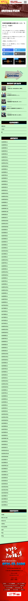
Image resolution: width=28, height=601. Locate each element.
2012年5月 (3, 471)
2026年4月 (3, 148)
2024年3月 (3, 211)
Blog (2, 535)
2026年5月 (3, 145)
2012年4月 (3, 474)
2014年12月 (4, 381)
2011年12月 (4, 486)
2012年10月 (4, 456)
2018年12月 (4, 287)
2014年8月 (3, 390)
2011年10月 (4, 492)
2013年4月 (3, 438)
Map (2, 532)
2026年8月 (3, 142)
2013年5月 (3, 435)
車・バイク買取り (21, 583)
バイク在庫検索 (12, 583)
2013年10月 (4, 420)
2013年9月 (3, 423)
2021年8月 (3, 254)
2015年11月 (4, 356)
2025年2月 (3, 187)
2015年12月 (4, 353)
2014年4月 (3, 402)
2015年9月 (3, 362)
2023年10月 (4, 226)
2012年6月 (3, 468)
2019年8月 (3, 278)
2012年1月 (3, 483)
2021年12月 (4, 251)
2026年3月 (3, 151)
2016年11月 (4, 329)
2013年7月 (3, 429)
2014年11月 (4, 384)
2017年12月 (4, 305)
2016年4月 (3, 344)
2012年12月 (4, 450)
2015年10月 (4, 359)
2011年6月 (3, 505)
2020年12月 (4, 260)
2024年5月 (3, 205)
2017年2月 (3, 320)
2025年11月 (4, 163)
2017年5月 (3, 317)
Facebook (7, 50)
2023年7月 (3, 235)
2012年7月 (3, 465)
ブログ (2, 129)
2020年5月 (3, 266)
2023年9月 (3, 229)
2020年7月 (3, 263)
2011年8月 (3, 499)
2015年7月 (3, 368)
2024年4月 (3, 208)
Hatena (7, 53)
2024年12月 (4, 193)
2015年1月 (3, 378)
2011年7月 (3, 502)
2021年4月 (3, 257)
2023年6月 (3, 238)
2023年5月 (3, 241)
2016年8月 (3, 335)
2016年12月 (4, 326)
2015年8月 (3, 365)
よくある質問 (7, 589)
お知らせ (3, 126)
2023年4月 (3, 244)
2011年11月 (4, 489)
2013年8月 (3, 426)
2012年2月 (3, 480)
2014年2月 (3, 408)
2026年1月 (3, 157)
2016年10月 (4, 332)
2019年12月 (4, 272)
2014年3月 (3, 405)
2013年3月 (3, 441)
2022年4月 (3, 247)
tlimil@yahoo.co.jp (14, 575)
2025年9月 (3, 169)
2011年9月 (3, 495)
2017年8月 (3, 308)
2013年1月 (3, 447)
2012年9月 (3, 459)
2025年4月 (3, 184)
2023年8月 (3, 232)
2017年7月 (3, 311)
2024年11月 (4, 196)
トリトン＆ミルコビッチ (5, 2)
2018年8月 (3, 296)
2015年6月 (3, 371)
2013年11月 (4, 417)
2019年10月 (4, 275)
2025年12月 (4, 160)
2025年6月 (3, 178)
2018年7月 (3, 299)
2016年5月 (3, 341)
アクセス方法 (15, 589)
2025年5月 (3, 181)
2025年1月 (3, 190)
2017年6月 (3, 314)
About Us (3, 520)
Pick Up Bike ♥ (18, 587)
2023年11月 (4, 223)
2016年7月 (3, 338)
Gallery (3, 523)
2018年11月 (4, 290)
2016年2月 (3, 350)
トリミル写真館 (9, 587)
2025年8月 (3, 172)
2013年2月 (3, 444)
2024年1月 (3, 217)
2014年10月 (4, 387)
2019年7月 (3, 281)
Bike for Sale (4, 517)
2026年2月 (3, 154)
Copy (18, 53)
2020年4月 (3, 269)
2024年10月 (4, 199)
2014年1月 (3, 411)
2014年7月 (3, 393)
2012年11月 (4, 453)
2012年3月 (3, 477)
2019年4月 (3, 284)
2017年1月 (3, 323)
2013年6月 (3, 432)
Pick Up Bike (4, 526)
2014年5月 (3, 399)
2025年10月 (4, 166)
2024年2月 (3, 214)
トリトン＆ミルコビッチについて (10, 585)
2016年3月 (3, 347)
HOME (2, 514)
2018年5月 (3, 302)
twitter (18, 50)
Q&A (2, 529)
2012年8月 (3, 462)
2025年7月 (3, 175)
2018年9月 (3, 293)
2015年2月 (3, 375)
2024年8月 (3, 202)
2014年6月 (3, 396)
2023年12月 (4, 220)
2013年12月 (4, 414)
